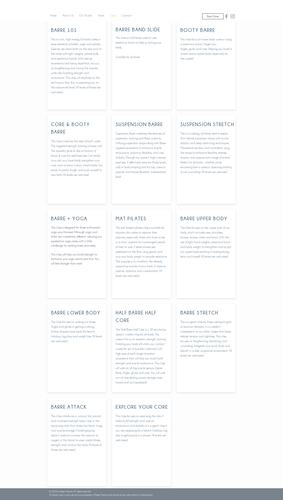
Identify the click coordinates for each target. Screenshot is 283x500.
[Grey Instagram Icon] (232, 16)
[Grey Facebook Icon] (226, 16)
